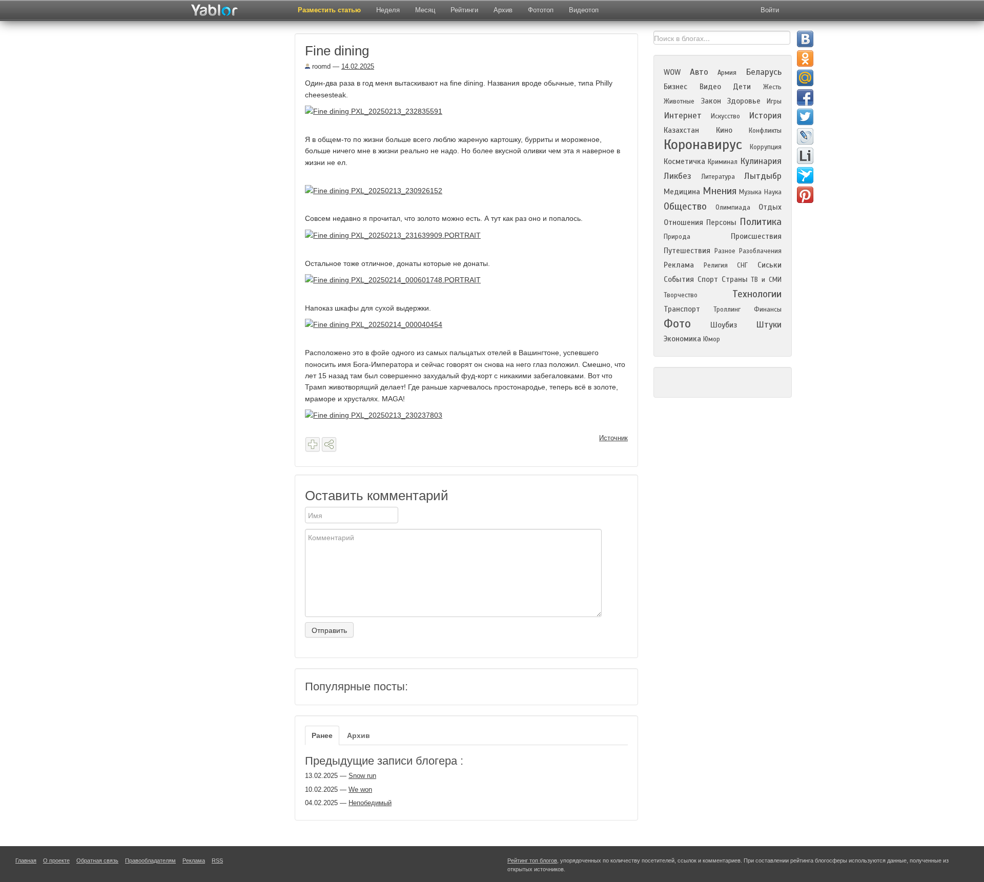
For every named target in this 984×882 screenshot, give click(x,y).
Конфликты (765, 131)
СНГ (742, 265)
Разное (724, 251)
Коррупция (766, 147)
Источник (613, 438)
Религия (716, 265)
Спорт (708, 279)
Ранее (322, 735)
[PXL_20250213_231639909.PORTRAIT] (396, 235)
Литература (718, 177)
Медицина (682, 191)
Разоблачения (760, 251)
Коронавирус (703, 144)
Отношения (683, 222)
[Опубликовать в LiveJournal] (805, 136)
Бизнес (675, 86)
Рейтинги (464, 10)
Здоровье (744, 101)
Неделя (388, 10)
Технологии (757, 294)
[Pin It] (805, 195)
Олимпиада (732, 207)
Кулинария (761, 161)
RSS (217, 860)
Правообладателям (150, 860)
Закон (711, 101)
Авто (699, 72)
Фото (677, 323)
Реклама (679, 265)
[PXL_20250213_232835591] (377, 111)
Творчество (681, 295)
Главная (25, 860)
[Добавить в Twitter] (805, 117)
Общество (685, 206)
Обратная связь (97, 860)
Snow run (362, 776)
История (765, 115)
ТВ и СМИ (766, 280)
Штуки (769, 324)
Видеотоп (584, 10)
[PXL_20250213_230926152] (377, 190)
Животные (679, 101)
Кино (724, 130)
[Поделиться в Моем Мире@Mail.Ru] (805, 78)
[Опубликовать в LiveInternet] (805, 156)
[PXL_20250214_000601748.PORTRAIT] (396, 279)
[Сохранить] (312, 444)
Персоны (721, 222)
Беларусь (764, 72)
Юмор (711, 339)
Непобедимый (370, 803)
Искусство (725, 116)
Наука (773, 192)
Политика (761, 222)
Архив (503, 10)
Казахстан (681, 130)
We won (360, 789)
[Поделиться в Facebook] (805, 97)
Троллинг (727, 309)
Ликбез (677, 176)
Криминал (722, 162)
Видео (710, 86)
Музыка (750, 192)
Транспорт (682, 309)
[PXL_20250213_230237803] (377, 415)
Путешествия (687, 250)
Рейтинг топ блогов (532, 860)
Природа (677, 237)
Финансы (768, 309)
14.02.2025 (357, 66)
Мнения (719, 191)
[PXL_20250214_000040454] (377, 324)
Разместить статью (329, 10)
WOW (672, 72)
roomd (320, 66)
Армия (726, 73)
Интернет (683, 115)
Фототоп (541, 10)
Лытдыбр (763, 176)
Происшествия (756, 236)
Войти (770, 10)
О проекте (56, 860)
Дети (742, 86)
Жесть (772, 87)
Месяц (425, 10)
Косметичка (684, 161)
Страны (735, 279)
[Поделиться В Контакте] (805, 39)
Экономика (682, 338)
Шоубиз (723, 325)
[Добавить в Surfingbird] (805, 175)
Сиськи (769, 265)
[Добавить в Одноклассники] (805, 58)
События (679, 279)
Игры (774, 101)
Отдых (770, 207)
